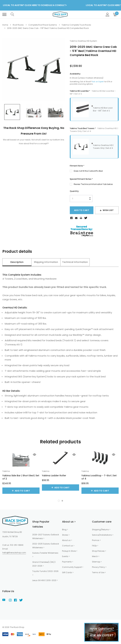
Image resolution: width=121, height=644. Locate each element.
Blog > (65, 529)
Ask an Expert (98, 81)
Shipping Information (46, 262)
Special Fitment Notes (81, 179)
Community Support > (72, 567)
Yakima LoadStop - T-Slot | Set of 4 (99, 477)
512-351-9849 (16, 545)
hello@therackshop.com (14, 552)
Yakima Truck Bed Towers (94, 130)
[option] (33, 69)
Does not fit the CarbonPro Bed (88, 171)
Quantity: (74, 191)
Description (16, 262)
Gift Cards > (67, 572)
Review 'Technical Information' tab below (93, 184)
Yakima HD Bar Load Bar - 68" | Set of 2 (102, 109)
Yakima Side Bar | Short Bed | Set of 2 (20, 477)
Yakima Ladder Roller (54, 475)
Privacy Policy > (99, 567)
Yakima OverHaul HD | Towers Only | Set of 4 (103, 146)
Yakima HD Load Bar (93, 92)
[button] (59, 501)
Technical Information (75, 262)
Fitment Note (77, 165)
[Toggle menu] (4, 14)
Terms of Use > (99, 572)
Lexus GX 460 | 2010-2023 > (45, 580)
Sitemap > (97, 561)
